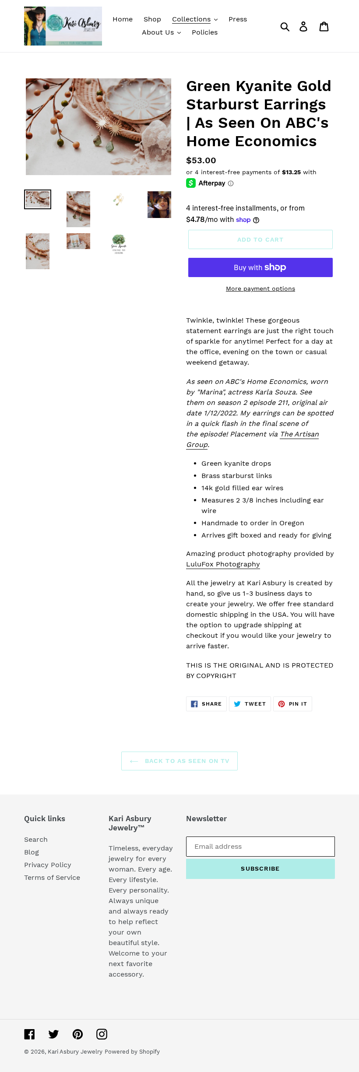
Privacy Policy (47, 865)
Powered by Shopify (132, 1051)
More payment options (260, 288)
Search (36, 839)
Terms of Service (52, 877)
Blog (31, 852)
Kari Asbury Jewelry (75, 1051)
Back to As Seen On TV (186, 760)
